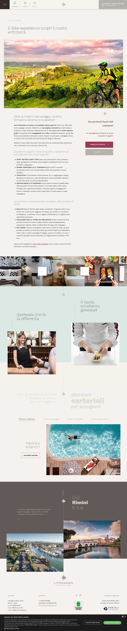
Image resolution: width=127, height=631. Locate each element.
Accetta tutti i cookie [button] (112, 622)
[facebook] (76, 596)
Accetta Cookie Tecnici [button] (93, 622)
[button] (42, 629)
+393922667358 (51, 603)
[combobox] (123, 616)
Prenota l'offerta (97, 144)
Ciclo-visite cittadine (41, 244)
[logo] (63, 6)
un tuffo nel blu (31, 455)
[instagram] (80, 596)
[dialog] (63, 622)
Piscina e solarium (27, 419)
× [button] (125, 616)
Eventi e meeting (75, 419)
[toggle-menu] (4, 4)
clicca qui (15, 626)
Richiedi (97, 152)
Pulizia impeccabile (99, 419)
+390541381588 (45, 601)
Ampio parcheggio (51, 419)
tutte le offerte (15, 20)
